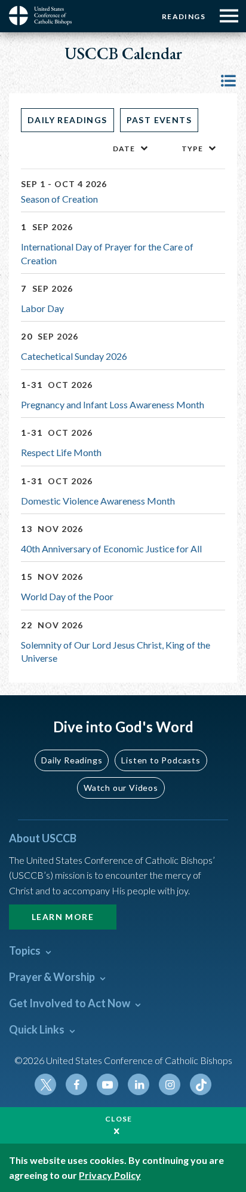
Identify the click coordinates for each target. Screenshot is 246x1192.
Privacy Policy (110, 1175)
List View (228, 81)
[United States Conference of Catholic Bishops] (45, 15)
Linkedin (138, 1084)
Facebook (76, 1084)
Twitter (45, 1084)
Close (119, 1118)
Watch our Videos (121, 788)
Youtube (107, 1084)
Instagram (169, 1084)
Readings (183, 16)
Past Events (159, 120)
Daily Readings (67, 120)
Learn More (63, 917)
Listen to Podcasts (160, 760)
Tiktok (200, 1084)
